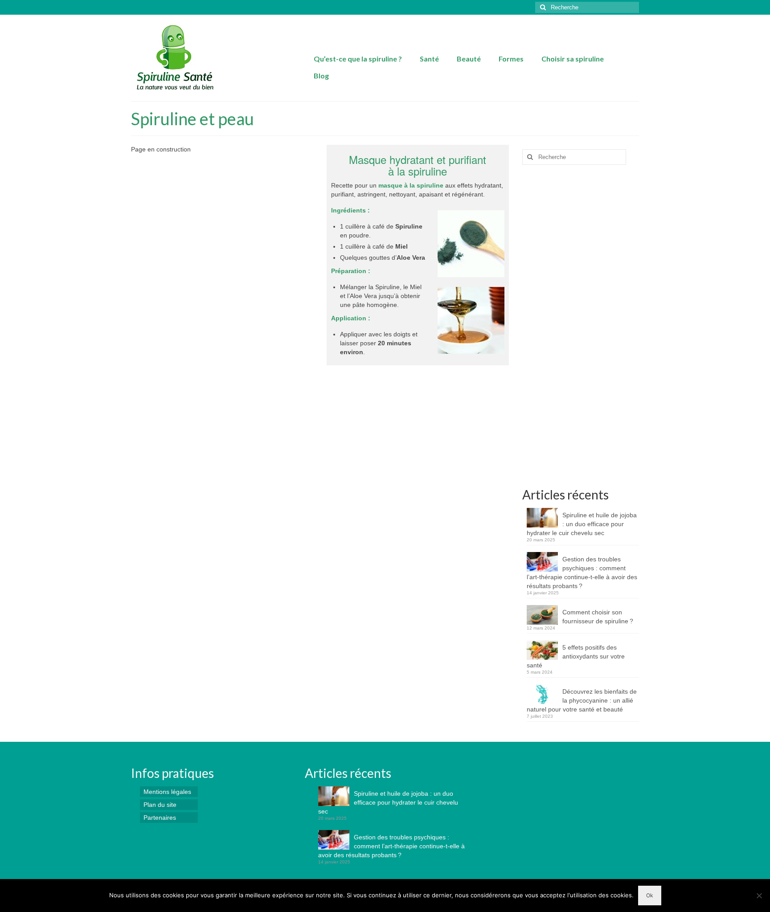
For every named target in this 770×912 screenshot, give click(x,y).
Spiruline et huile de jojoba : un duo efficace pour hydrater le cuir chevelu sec (582, 523)
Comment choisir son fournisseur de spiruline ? (597, 617)
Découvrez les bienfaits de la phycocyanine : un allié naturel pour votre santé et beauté (582, 700)
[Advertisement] (580, 329)
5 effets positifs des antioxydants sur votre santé (576, 656)
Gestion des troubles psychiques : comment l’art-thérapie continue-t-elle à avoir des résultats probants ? (582, 572)
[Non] (758, 895)
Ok (649, 895)
